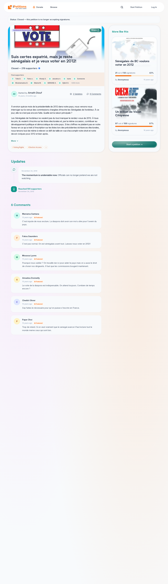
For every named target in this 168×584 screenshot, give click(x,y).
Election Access (35, 147)
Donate (39, 7)
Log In (154, 7)
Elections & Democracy (22, 30)
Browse (53, 7)
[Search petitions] (122, 7)
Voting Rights (18, 147)
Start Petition (136, 7)
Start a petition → (134, 144)
